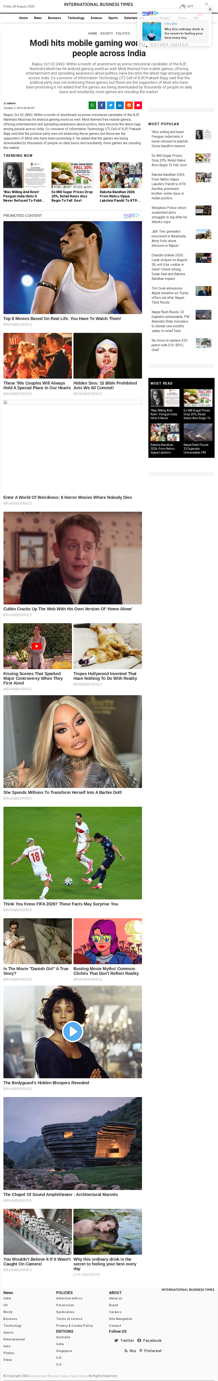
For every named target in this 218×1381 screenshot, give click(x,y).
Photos (9, 1353)
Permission (65, 1305)
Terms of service (69, 1319)
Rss (132, 1351)
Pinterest (152, 1351)
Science (96, 18)
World (8, 1312)
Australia (63, 1337)
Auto (6, 1346)
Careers (115, 1312)
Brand (113, 1305)
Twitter (126, 1340)
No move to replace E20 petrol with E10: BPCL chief (169, 345)
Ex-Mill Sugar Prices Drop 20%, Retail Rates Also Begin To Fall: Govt (72, 196)
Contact (115, 1325)
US (5, 1305)
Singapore (64, 1351)
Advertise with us (69, 1298)
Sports (113, 18)
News (38, 18)
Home (23, 18)
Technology (75, 18)
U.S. (59, 1364)
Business (54, 18)
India (7, 1298)
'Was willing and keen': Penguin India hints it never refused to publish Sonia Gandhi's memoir (24, 198)
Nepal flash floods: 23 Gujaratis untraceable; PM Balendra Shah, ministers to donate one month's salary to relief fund (170, 321)
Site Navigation (120, 1319)
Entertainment (134, 18)
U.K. (59, 1357)
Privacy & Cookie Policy (74, 1325)
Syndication (65, 1312)
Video (7, 1360)
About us (115, 1298)
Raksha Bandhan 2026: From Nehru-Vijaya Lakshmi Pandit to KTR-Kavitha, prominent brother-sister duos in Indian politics (119, 202)
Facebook (151, 1340)
